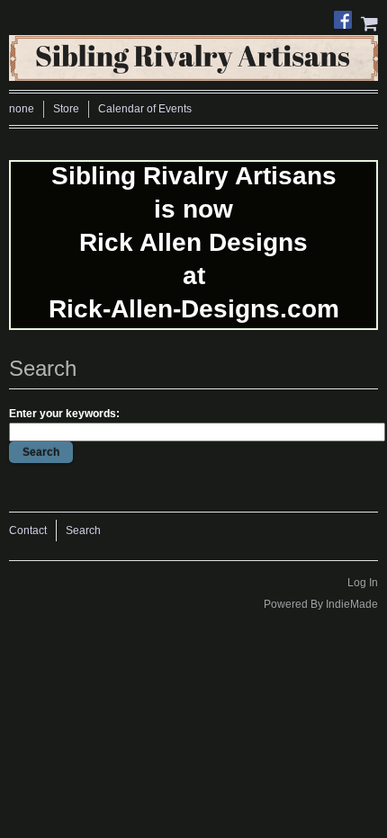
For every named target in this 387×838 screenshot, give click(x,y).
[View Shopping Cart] (369, 21)
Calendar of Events (145, 109)
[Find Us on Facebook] (347, 15)
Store (66, 109)
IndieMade (352, 604)
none (21, 109)
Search (83, 530)
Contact (28, 530)
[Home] (193, 54)
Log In (362, 582)
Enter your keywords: (64, 413)
